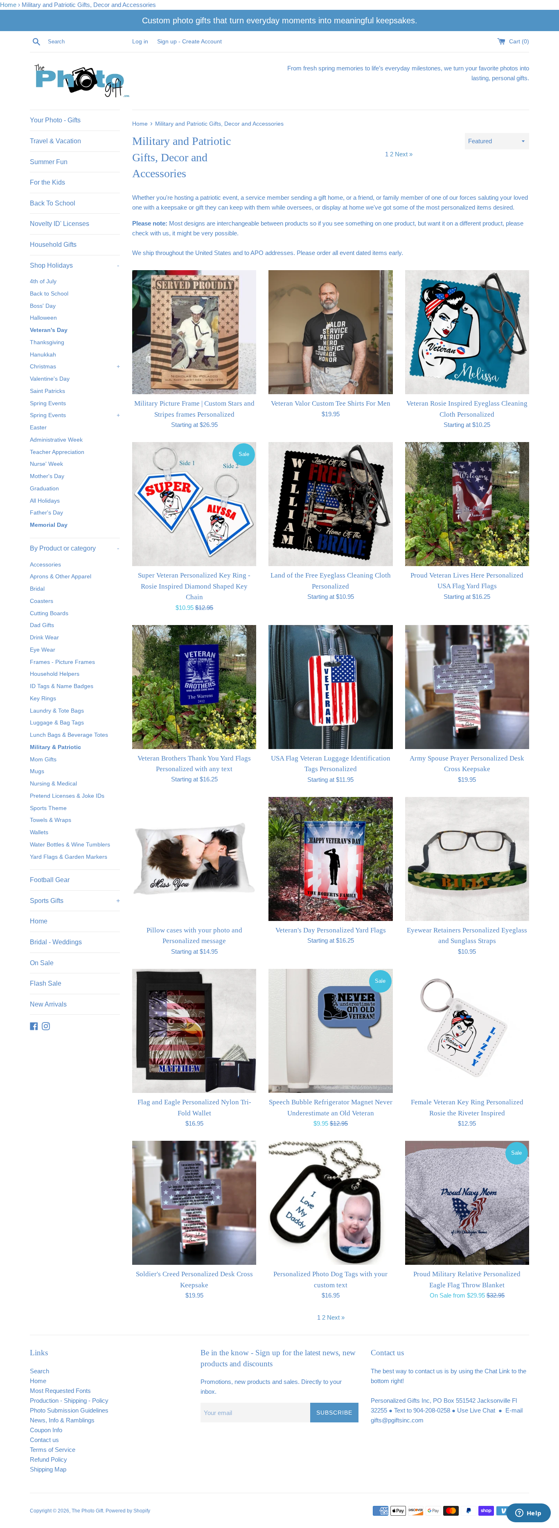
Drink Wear (44, 637)
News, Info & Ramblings (62, 1420)
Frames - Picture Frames (62, 662)
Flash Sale (45, 983)
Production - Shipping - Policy (69, 1400)
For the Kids (47, 182)
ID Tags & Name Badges (61, 686)
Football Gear (50, 879)
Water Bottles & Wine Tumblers (70, 845)
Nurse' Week (46, 464)
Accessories (45, 565)
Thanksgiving (47, 342)
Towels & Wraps (50, 820)
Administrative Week (56, 440)
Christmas (75, 366)
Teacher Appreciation (57, 452)
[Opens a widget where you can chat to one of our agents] (528, 1513)
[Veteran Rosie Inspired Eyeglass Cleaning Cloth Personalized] (467, 332)
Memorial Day (49, 525)
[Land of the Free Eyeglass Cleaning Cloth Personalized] (330, 504)
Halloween (43, 318)
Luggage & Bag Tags (57, 723)
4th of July (43, 281)
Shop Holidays (74, 265)
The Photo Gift (87, 1511)
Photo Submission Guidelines (69, 1410)
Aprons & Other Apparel (60, 576)
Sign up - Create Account (189, 41)
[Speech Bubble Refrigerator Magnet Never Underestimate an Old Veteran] (330, 1031)
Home (8, 4)
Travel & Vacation (55, 141)
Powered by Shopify (128, 1511)
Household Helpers (54, 674)
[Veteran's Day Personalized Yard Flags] (330, 859)
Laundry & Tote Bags (57, 711)
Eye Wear (42, 650)
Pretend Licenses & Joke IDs (67, 796)
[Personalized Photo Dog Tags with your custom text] (330, 1203)
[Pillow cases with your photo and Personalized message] (194, 859)
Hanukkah (43, 355)
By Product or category (74, 548)
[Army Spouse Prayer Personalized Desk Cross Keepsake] (467, 687)
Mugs (37, 771)
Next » (403, 154)
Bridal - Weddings (56, 942)
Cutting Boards (49, 613)
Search (39, 1371)
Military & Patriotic (55, 747)
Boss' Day (43, 306)
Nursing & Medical (53, 784)
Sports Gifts (75, 900)
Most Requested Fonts (60, 1390)
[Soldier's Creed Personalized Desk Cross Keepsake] (194, 1203)
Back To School (52, 203)
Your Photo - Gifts (55, 120)
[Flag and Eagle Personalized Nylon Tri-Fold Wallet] (194, 1031)
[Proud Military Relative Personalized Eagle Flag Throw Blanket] (467, 1203)
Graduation (44, 488)
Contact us (44, 1439)
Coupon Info (46, 1429)
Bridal (37, 589)
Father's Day (46, 513)
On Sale (42, 962)
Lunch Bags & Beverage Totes (69, 735)
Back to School (49, 294)
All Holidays (45, 501)
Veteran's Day (49, 330)
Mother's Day (47, 476)
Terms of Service (52, 1449)
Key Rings (43, 698)
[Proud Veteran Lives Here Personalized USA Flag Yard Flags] (467, 504)
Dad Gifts (42, 625)
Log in (140, 41)
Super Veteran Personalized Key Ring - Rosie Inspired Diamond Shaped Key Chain (194, 586)
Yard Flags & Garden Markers (68, 857)
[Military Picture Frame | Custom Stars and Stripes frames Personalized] (194, 332)
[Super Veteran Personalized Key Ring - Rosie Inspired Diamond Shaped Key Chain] (194, 504)
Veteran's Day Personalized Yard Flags (330, 930)
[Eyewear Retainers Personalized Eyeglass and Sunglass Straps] (467, 859)
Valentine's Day (50, 379)
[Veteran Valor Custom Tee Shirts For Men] (330, 332)
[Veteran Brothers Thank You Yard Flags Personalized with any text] (194, 687)
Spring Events (48, 403)
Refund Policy (48, 1459)
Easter (38, 427)
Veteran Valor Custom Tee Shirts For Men (330, 403)
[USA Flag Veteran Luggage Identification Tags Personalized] (330, 687)
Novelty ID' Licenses (59, 223)
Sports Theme (48, 808)
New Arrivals (48, 1004)
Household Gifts (53, 244)
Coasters (41, 601)
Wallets (39, 832)
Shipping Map (48, 1469)
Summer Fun (49, 161)
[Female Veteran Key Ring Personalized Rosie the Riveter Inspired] (467, 1031)
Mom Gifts (43, 759)
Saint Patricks (47, 391)
